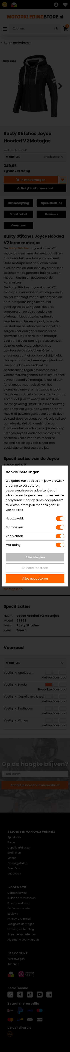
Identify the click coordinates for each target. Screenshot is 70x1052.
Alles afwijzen (35, 557)
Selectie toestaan (35, 568)
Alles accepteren (35, 578)
